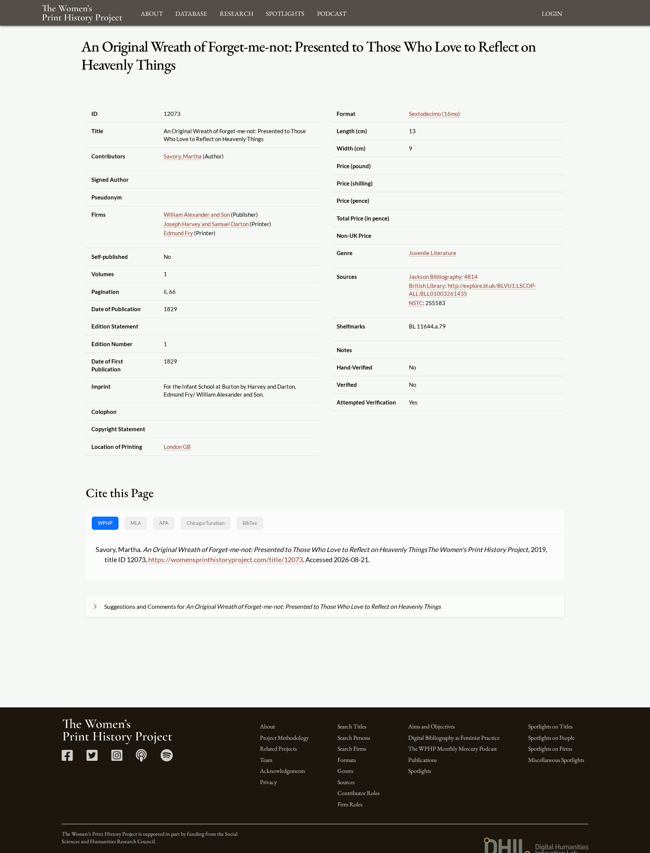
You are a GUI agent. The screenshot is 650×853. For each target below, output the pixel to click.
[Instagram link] (116, 758)
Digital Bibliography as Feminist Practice (454, 738)
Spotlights (419, 771)
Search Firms (351, 749)
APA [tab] (164, 523)
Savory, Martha (183, 156)
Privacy (268, 782)
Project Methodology (284, 738)
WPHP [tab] (105, 523)
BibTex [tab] (250, 523)
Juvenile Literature (432, 252)
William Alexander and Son (197, 214)
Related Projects (278, 749)
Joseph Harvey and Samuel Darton (206, 223)
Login (552, 12)
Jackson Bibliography (435, 276)
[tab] (206, 523)
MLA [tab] (136, 523)
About (267, 726)
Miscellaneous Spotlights (556, 760)
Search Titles (351, 726)
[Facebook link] (67, 758)
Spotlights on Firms (550, 749)
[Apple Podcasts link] (141, 758)
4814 (471, 276)
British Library (427, 285)
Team (266, 760)
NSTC (416, 303)
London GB (177, 446)
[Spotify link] (167, 758)
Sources (346, 782)
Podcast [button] (331, 12)
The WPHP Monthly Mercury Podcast (452, 749)
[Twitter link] (92, 758)
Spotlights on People (551, 738)
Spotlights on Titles (550, 726)
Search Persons (353, 738)
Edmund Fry (178, 233)
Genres (345, 771)
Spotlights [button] (285, 12)
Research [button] (237, 12)
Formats (346, 760)
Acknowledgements (282, 771)
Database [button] (191, 12)
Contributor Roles (358, 793)
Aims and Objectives (431, 726)
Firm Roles (349, 804)
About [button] (152, 12)
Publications (422, 760)
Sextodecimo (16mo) (434, 113)
